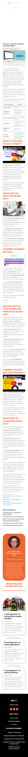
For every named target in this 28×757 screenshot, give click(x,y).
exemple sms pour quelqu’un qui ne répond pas (14, 743)
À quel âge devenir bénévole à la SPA (13, 525)
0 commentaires (14, 49)
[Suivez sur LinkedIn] (17, 709)
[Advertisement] (14, 26)
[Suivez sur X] (14, 709)
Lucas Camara (9, 48)
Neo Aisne (6, 300)
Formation (5, 49)
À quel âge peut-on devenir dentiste (13, 523)
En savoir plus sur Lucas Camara (15, 559)
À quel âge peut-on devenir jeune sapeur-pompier (13, 616)
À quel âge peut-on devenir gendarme (13, 516)
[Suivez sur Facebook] (11, 709)
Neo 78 (5, 302)
